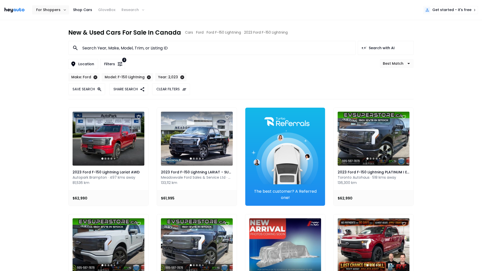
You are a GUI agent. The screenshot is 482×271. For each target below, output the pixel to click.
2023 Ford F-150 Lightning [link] (266, 32)
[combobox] (215, 48)
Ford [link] (200, 32)
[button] (50, 10)
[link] (14, 10)
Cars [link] (189, 32)
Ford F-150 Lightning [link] (224, 32)
